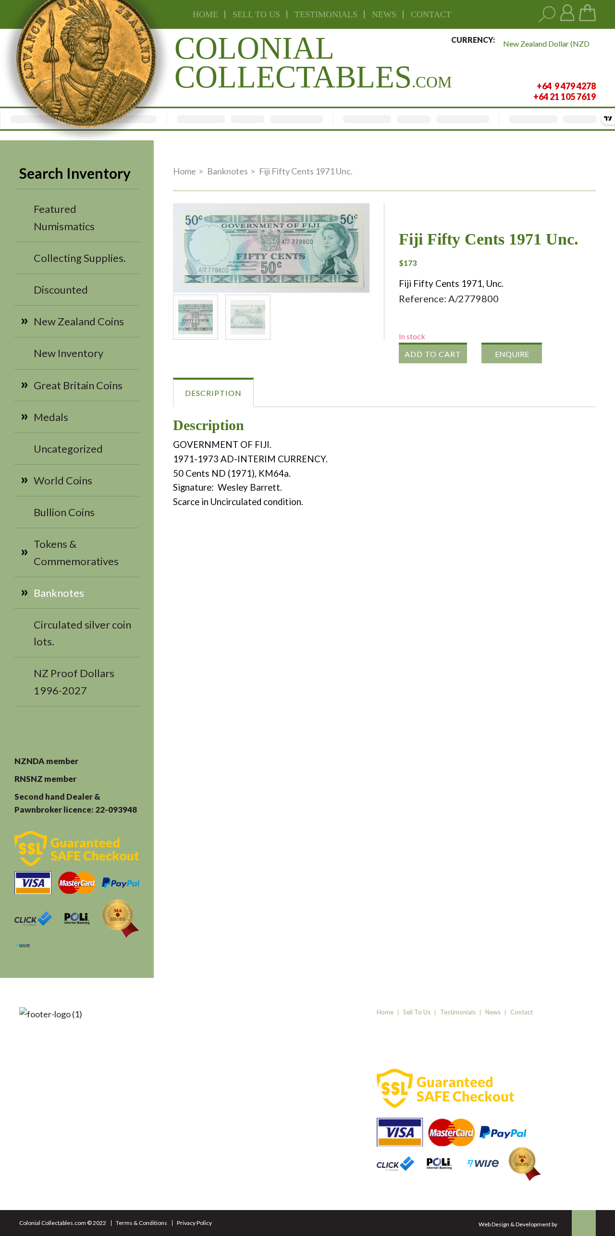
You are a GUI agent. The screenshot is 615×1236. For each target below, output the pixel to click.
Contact (431, 14)
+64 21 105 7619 (162, 1123)
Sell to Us (416, 1012)
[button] (354, 218)
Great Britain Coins (78, 385)
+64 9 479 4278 (160, 1111)
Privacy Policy (194, 1222)
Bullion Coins (64, 512)
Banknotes (59, 592)
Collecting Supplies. (80, 257)
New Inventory (68, 352)
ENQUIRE (512, 353)
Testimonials (458, 1012)
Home (205, 14)
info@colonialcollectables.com (185, 1142)
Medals (51, 416)
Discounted (61, 289)
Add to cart (433, 353)
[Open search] (547, 14)
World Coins (63, 480)
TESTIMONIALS (326, 14)
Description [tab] (213, 392)
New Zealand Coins (79, 321)
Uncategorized (68, 448)
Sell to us (256, 14)
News (384, 14)
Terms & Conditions (141, 1222)
